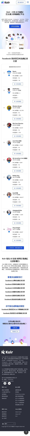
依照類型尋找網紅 (16, 53)
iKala (12, 426)
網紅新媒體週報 (19, 396)
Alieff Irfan (16, 89)
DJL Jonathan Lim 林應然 (20, 158)
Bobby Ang (16, 175)
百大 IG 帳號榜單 (19, 398)
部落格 (17, 392)
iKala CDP (17, 414)
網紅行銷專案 (5, 390)
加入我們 (4, 418)
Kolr (16, 416)
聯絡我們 (4, 398)
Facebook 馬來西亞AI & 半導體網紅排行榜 (15, 309)
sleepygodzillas (17, 210)
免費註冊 (21, 2)
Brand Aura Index (20, 394)
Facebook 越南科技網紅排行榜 (15, 295)
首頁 (9, 53)
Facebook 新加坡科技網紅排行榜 (15, 299)
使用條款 (4, 394)
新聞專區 (4, 414)
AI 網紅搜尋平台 (6, 392)
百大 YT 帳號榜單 (19, 402)
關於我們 (4, 412)
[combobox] (9, 424)
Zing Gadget (16, 228)
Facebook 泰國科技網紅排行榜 (15, 292)
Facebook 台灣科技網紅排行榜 (15, 280)
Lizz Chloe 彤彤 (17, 141)
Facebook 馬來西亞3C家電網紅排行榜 (15, 313)
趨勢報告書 (18, 390)
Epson (14, 71)
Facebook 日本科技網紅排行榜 (15, 288)
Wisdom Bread (17, 106)
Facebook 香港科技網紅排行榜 (15, 284)
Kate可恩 (15, 193)
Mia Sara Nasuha (18, 123)
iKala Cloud (18, 412)
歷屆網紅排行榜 (19, 404)
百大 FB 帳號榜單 (19, 400)
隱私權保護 (5, 396)
